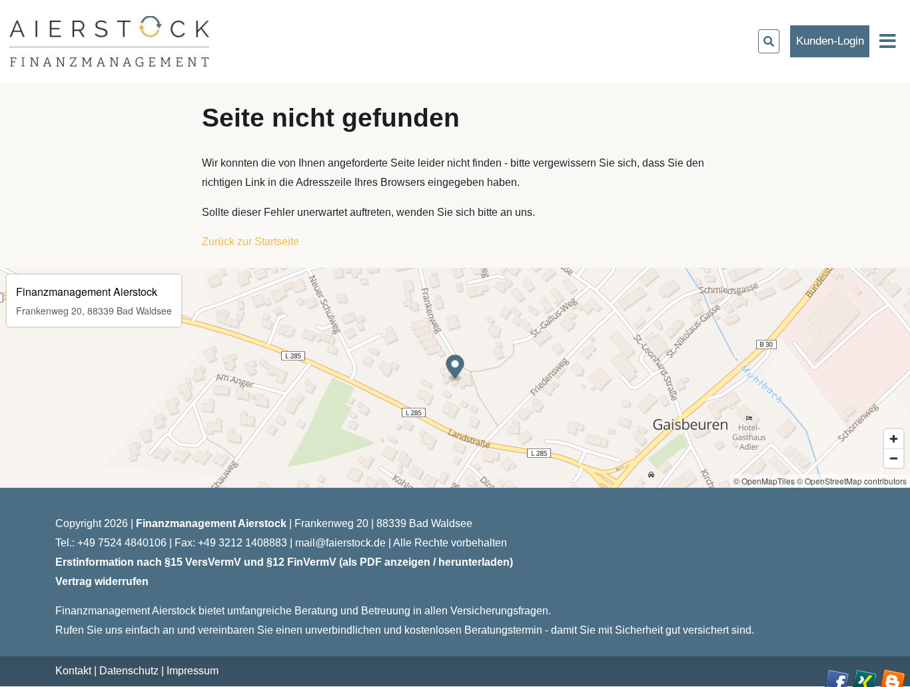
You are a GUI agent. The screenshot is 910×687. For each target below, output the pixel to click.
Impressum (193, 670)
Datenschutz (129, 670)
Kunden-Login (830, 41)
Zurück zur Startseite (250, 241)
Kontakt (73, 670)
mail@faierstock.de (340, 542)
